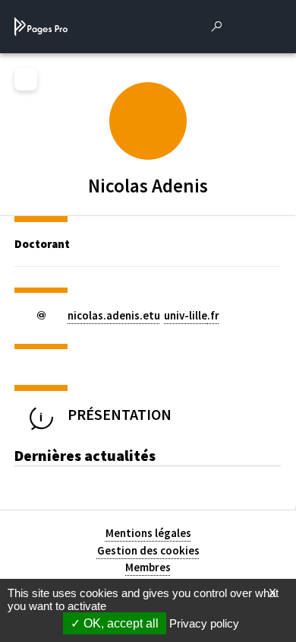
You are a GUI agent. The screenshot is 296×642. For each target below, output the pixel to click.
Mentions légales (148, 533)
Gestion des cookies (148, 550)
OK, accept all (119, 623)
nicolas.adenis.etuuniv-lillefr (143, 315)
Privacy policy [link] (204, 623)
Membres (148, 567)
